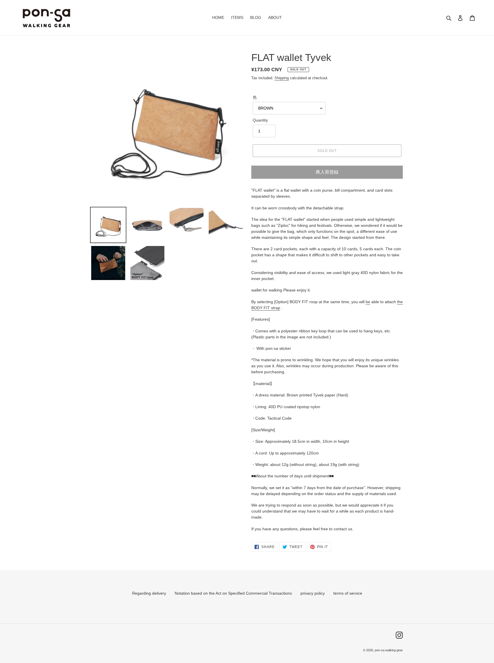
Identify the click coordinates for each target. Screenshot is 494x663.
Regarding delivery (149, 593)
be (368, 301)
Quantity (260, 120)
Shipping (281, 78)
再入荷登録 (327, 172)
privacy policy (312, 593)
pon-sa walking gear (389, 650)
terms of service (347, 593)
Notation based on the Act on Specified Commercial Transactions (233, 593)
